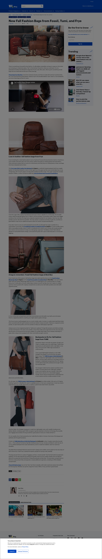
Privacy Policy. (25, 546)
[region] (51, 548)
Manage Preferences (23, 551)
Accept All (12, 551)
